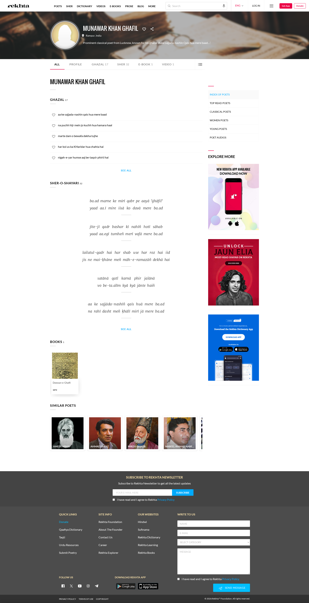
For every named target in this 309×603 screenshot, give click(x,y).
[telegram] (96, 586)
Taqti (62, 537)
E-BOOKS (115, 6)
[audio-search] (224, 5)
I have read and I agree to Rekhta (146, 499)
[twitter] (71, 586)
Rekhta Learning (148, 545)
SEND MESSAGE (235, 587)
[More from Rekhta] (271, 6)
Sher (123, 64)
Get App (286, 5)
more (152, 6)
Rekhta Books (146, 552)
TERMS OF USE (86, 599)
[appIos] (148, 586)
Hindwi (142, 521)
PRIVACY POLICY (67, 599)
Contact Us (105, 537)
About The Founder (110, 529)
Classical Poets (220, 111)
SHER (69, 6)
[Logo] (18, 6)
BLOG (141, 6)
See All (126, 170)
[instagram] (88, 586)
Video (168, 64)
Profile (75, 64)
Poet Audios (218, 137)
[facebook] (63, 586)
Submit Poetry (68, 552)
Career (103, 545)
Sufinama (143, 529)
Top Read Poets (220, 103)
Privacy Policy (166, 499)
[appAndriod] (126, 586)
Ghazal (100, 64)
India (98, 35)
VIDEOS (101, 6)
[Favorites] (144, 29)
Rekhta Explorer (108, 552)
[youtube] (80, 586)
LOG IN (256, 5)
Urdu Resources (69, 545)
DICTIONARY (84, 6)
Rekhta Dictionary (149, 537)
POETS (58, 6)
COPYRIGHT (102, 599)
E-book (145, 64)
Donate (299, 5)
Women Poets (219, 120)
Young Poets (218, 128)
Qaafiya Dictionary (70, 529)
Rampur (90, 35)
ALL (57, 64)
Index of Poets (220, 94)
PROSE (129, 6)
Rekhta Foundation (110, 521)
